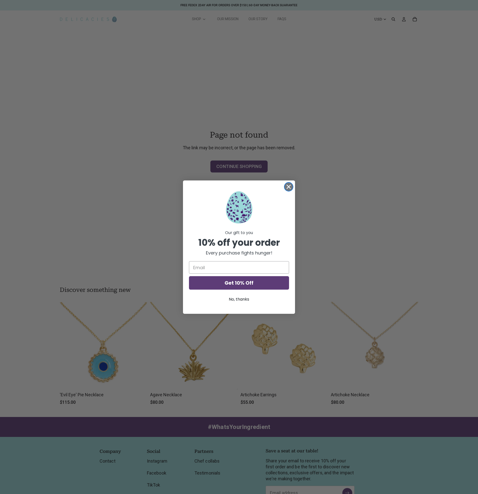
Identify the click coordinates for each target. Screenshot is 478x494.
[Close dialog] (288, 186)
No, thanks (239, 299)
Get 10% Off (239, 282)
